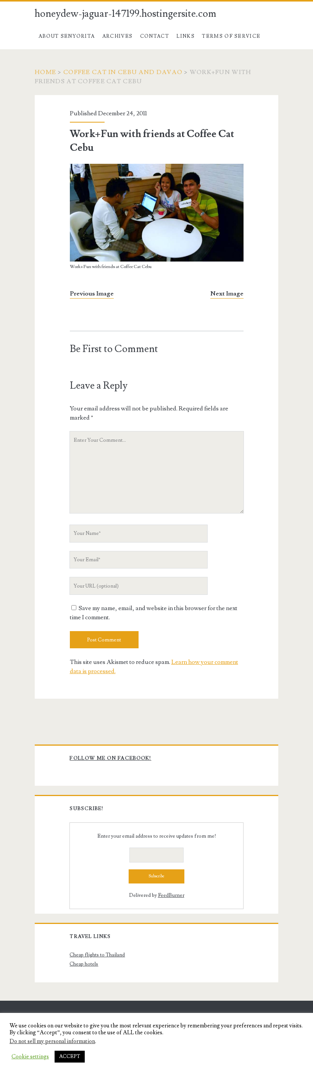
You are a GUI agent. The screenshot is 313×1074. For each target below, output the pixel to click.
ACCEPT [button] (69, 1056)
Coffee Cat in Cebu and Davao (122, 72)
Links (185, 36)
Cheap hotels (83, 964)
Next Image (227, 293)
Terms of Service (231, 36)
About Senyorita (67, 36)
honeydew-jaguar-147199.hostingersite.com (125, 13)
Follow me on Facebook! (110, 758)
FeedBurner (171, 895)
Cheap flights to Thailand (97, 955)
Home (45, 72)
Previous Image (92, 293)
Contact (154, 36)
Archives (117, 36)
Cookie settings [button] (30, 1056)
